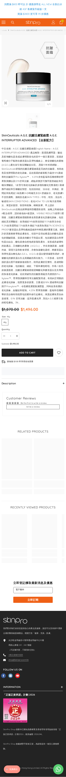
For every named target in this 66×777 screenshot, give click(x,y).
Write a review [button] (33, 407)
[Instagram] (10, 675)
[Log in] (53, 22)
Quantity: (6, 329)
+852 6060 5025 (15, 655)
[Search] (13, 22)
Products (3, 30)
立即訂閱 (33, 599)
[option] (33, 71)
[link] (17, 486)
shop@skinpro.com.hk (18, 660)
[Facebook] (3, 675)
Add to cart (27, 352)
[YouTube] (17, 675)
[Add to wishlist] (59, 353)
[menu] (3, 22)
